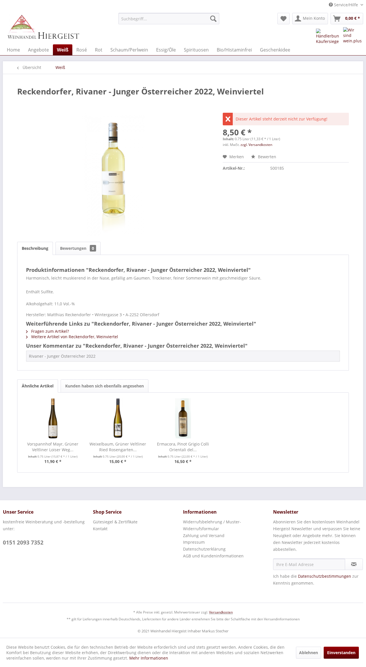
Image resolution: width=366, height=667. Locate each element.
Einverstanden (341, 652)
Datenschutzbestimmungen (324, 576)
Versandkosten (221, 612)
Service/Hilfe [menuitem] (346, 4)
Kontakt (100, 528)
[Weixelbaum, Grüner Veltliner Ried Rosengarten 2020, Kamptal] (118, 418)
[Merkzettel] (283, 18)
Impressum (194, 542)
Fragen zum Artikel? (49, 331)
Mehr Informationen (148, 658)
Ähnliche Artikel (37, 386)
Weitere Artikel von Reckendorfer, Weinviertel (74, 336)
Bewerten (266, 156)
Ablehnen (308, 652)
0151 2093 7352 (23, 542)
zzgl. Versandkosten (256, 144)
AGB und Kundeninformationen (213, 556)
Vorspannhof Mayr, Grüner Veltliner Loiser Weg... (52, 446)
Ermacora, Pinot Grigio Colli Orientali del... (183, 446)
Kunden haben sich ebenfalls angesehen (104, 386)
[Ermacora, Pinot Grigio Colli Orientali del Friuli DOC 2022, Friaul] (183, 418)
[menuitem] (168, 18)
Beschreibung (35, 248)
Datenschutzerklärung (204, 549)
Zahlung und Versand (203, 535)
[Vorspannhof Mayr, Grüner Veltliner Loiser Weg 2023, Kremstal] (53, 418)
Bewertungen (77, 248)
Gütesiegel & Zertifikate (115, 522)
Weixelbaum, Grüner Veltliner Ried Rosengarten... (117, 446)
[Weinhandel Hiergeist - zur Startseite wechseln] (43, 27)
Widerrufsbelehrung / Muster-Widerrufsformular (212, 525)
